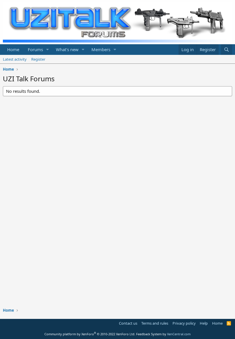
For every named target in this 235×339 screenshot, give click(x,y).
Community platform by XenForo (89, 334)
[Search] (226, 49)
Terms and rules (154, 323)
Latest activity (15, 59)
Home (13, 49)
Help (204, 323)
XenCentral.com (179, 334)
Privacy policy (184, 323)
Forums (35, 49)
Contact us (128, 323)
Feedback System (149, 334)
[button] (48, 49)
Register (38, 59)
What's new (67, 49)
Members (100, 49)
